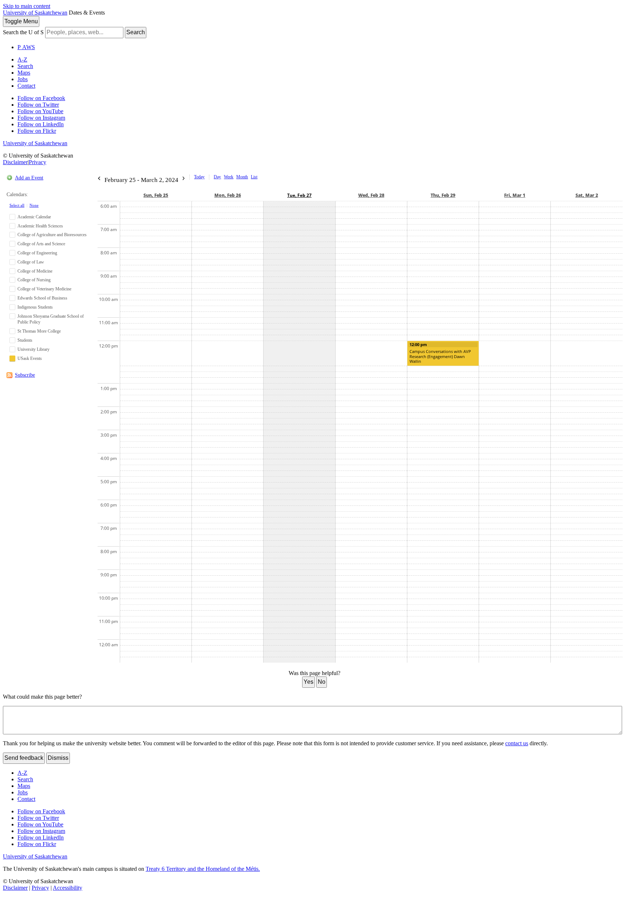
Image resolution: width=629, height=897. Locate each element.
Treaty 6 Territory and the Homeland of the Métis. (203, 869)
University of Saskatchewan (35, 12)
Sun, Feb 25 (155, 195)
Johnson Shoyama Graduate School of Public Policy (50, 319)
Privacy (37, 162)
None (34, 205)
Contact (26, 86)
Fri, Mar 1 (514, 195)
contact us (516, 743)
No (321, 682)
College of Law (30, 262)
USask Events (29, 358)
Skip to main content (26, 6)
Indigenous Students (35, 307)
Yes (308, 682)
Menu (21, 21)
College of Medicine (34, 271)
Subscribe (25, 375)
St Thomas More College (39, 331)
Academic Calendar (34, 216)
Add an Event (29, 177)
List (254, 177)
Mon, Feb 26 (227, 195)
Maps (23, 73)
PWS (26, 47)
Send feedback (23, 758)
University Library (33, 349)
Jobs (22, 79)
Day (217, 177)
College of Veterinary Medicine (44, 288)
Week (228, 177)
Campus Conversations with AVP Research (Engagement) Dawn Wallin (440, 356)
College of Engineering (37, 252)
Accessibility (67, 888)
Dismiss (58, 758)
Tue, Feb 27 (299, 195)
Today (199, 177)
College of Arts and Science (41, 243)
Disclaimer (15, 162)
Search (135, 32)
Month (242, 177)
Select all (16, 205)
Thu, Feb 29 (443, 195)
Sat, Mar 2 (586, 195)
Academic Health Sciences (40, 226)
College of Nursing (34, 279)
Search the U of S (23, 32)
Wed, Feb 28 (371, 195)
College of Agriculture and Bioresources (52, 234)
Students (24, 340)
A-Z (22, 59)
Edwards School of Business (42, 298)
